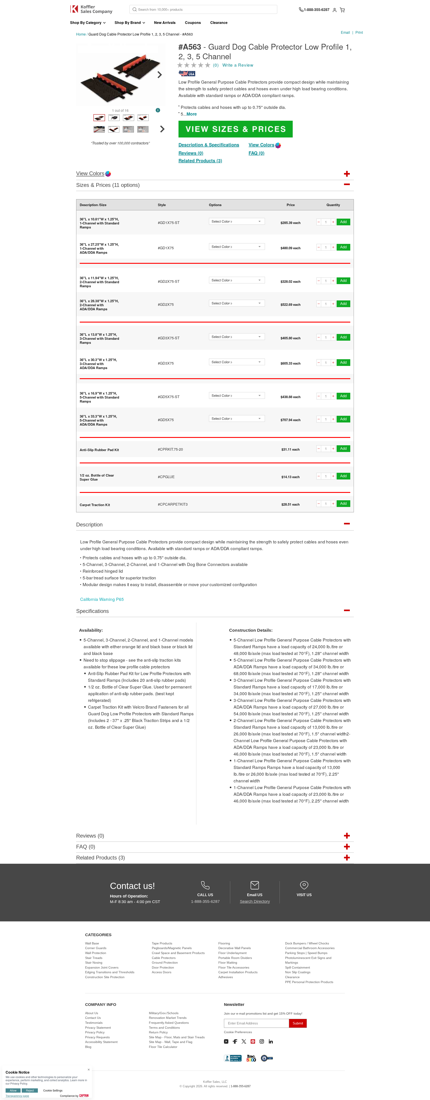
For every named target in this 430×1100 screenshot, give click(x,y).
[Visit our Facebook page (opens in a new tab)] (235, 1041)
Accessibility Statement (101, 1042)
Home (81, 34)
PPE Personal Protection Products (309, 982)
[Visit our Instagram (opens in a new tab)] (262, 1041)
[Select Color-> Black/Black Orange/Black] (237, 221)
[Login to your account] (334, 9)
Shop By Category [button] (85, 22)
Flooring (224, 943)
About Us (91, 1013)
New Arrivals (165, 22)
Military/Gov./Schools (163, 1013)
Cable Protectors (164, 958)
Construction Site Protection (105, 977)
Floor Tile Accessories (233, 967)
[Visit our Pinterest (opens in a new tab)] (253, 1041)
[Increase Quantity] (333, 222)
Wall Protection (95, 953)
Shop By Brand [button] (128, 22)
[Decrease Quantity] (318, 222)
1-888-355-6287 (241, 1086)
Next (159, 74)
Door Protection (163, 967)
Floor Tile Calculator (163, 1047)
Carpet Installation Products (238, 972)
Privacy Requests (97, 1037)
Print (359, 32)
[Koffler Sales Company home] (93, 9)
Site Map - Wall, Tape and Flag (170, 1042)
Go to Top (421, 1091)
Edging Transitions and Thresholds (109, 972)
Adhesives (225, 977)
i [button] (157, 110)
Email (345, 32)
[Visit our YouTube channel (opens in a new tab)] (226, 1041)
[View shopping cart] (342, 9)
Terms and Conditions (164, 1027)
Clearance (219, 22)
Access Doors (161, 972)
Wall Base (92, 943)
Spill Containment (297, 967)
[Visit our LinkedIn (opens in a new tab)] (271, 1041)
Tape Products (162, 943)
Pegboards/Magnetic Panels (172, 948)
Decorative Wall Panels (234, 948)
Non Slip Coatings (297, 972)
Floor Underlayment (232, 953)
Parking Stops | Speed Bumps (306, 953)
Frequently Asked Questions (169, 1022)
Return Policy (158, 1032)
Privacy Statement (98, 1027)
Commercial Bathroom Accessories (310, 948)
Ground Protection (165, 962)
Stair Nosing (93, 962)
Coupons (193, 22)
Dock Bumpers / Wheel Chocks (307, 943)
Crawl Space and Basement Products (178, 953)
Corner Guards (95, 948)
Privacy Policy (95, 1032)
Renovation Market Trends (168, 1018)
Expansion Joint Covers (101, 967)
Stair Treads (93, 958)
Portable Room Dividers (235, 958)
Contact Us (93, 1018)
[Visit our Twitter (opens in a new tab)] (244, 1041)
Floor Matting (227, 962)
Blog (88, 1047)
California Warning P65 (102, 599)
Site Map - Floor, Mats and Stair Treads (177, 1037)
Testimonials (94, 1022)
